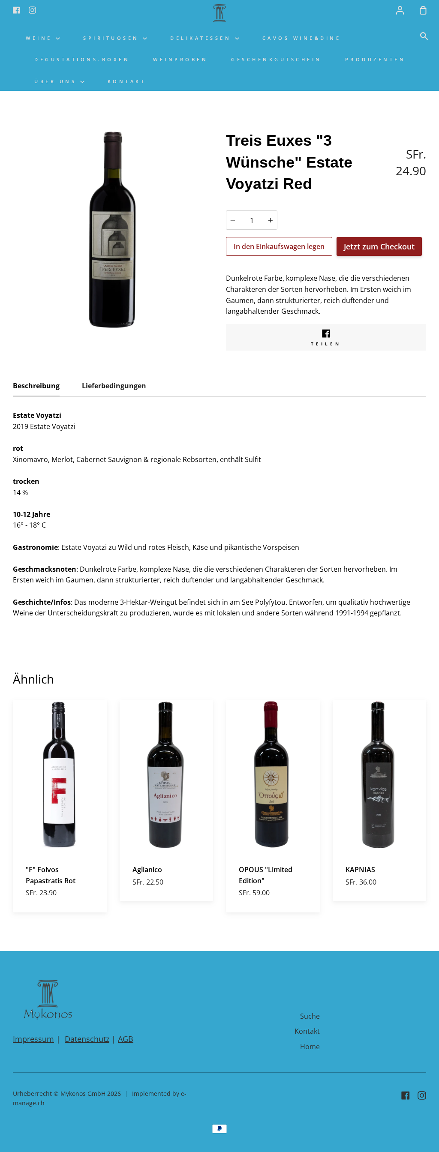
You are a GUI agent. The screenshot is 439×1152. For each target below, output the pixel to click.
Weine (41, 38)
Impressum (33, 1039)
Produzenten (375, 59)
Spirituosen (113, 38)
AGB (125, 1039)
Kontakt (127, 81)
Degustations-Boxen (82, 59)
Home (310, 1046)
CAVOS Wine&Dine (301, 38)
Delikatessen (202, 38)
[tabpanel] (113, 230)
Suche (310, 1016)
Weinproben (180, 59)
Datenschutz (87, 1039)
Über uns (57, 81)
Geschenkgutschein (276, 59)
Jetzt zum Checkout (379, 246)
